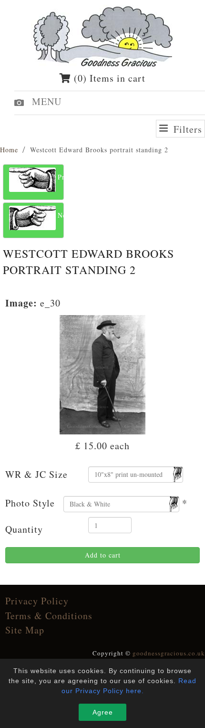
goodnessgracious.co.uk (169, 653)
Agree (102, 712)
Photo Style (30, 502)
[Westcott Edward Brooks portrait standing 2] (102, 373)
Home (9, 149)
